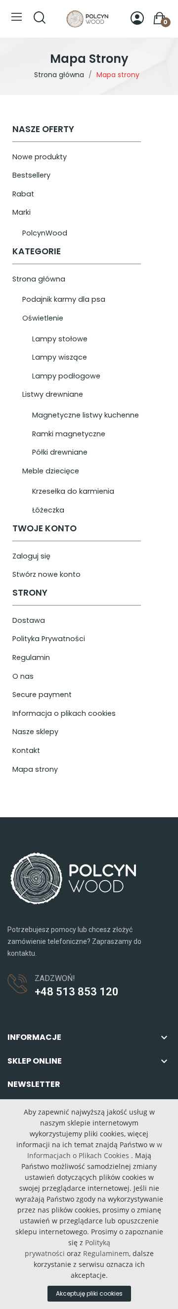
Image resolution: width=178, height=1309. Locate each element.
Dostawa (28, 620)
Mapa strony (35, 769)
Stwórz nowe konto (46, 574)
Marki (21, 212)
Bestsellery (31, 175)
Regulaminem (106, 1253)
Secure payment (42, 695)
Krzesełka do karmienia (73, 491)
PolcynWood (44, 233)
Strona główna (38, 279)
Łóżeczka (48, 510)
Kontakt (26, 750)
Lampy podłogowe (66, 376)
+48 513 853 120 (77, 991)
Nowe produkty (39, 157)
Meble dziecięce (50, 471)
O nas (23, 676)
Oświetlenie (42, 318)
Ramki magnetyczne (68, 434)
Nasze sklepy (35, 732)
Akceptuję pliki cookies (89, 1293)
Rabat (23, 194)
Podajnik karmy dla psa (63, 299)
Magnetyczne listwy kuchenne (85, 415)
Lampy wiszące (59, 357)
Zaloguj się (31, 556)
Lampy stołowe (60, 339)
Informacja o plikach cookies (64, 713)
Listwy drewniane (52, 394)
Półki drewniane (60, 452)
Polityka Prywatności (48, 639)
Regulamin (31, 657)
